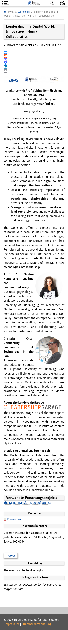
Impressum (12, 624)
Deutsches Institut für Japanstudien (34, 3)
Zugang (11, 555)
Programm (14, 519)
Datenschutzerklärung (37, 624)
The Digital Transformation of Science (27, 502)
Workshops (24, 11)
